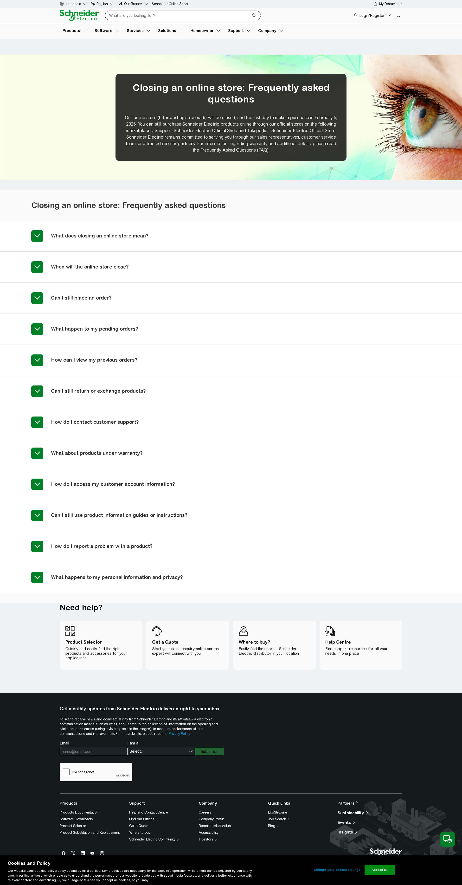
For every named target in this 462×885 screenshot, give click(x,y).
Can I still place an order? (81, 298)
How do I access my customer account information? (113, 484)
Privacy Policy (179, 734)
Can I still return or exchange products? (98, 391)
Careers (205, 812)
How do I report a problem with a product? (102, 546)
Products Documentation (79, 812)
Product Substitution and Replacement (90, 832)
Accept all (380, 870)
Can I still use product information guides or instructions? (119, 515)
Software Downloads (76, 819)
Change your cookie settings (337, 870)
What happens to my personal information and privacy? (117, 577)
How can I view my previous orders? (94, 360)
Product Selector (73, 826)
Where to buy (139, 832)
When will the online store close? (90, 266)
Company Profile (212, 819)
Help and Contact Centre (148, 812)
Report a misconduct (215, 826)
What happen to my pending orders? (94, 329)
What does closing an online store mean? (99, 235)
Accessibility (208, 832)
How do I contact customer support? (95, 422)
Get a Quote (138, 826)
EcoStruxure (277, 812)
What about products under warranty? (97, 453)
